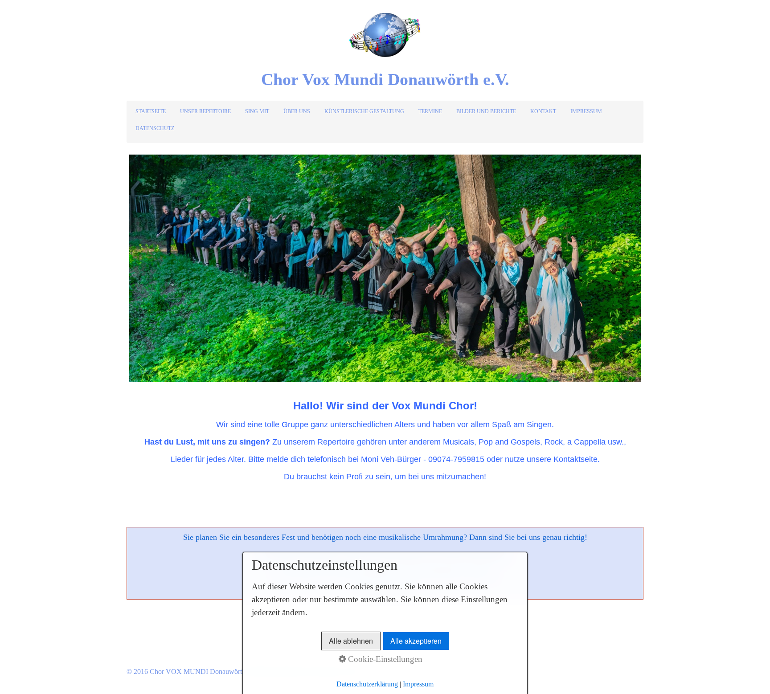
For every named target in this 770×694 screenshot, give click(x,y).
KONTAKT (543, 111)
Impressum (418, 684)
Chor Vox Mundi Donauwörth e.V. (385, 79)
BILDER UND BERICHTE (486, 111)
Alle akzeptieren (416, 641)
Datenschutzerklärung (367, 684)
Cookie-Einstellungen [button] (384, 659)
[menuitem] (151, 111)
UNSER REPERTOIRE (205, 111)
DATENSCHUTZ (154, 128)
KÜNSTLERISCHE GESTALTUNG (364, 111)
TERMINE (430, 111)
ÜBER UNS (296, 111)
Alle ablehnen (351, 641)
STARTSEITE (150, 111)
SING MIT (257, 111)
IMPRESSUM (586, 111)
